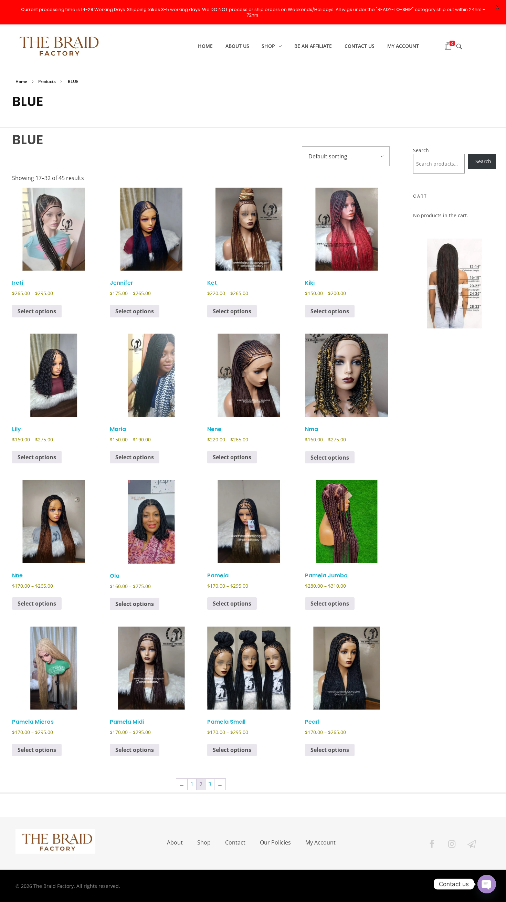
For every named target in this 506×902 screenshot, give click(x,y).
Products (47, 81)
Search (421, 150)
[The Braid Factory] (57, 45)
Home (21, 81)
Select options (37, 311)
